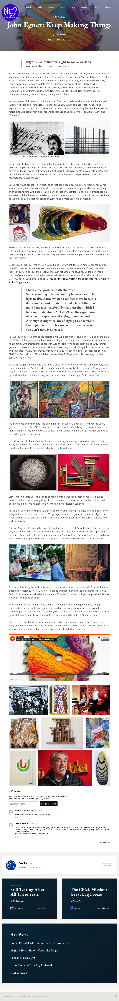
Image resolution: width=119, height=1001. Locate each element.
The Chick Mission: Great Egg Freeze (89, 892)
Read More (107, 865)
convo (62, 7)
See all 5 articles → (18, 973)
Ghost (45, 996)
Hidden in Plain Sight (22, 958)
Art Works (20, 934)
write (73, 7)
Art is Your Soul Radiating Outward (31, 965)
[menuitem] (28, 7)
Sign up (108, 7)
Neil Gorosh (19, 908)
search (28, 7)
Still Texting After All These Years (27, 892)
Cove (108, 843)
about (51, 7)
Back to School (16, 885)
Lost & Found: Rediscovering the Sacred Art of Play (39, 943)
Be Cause (74, 885)
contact (84, 7)
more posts (27, 867)
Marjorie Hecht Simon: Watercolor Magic (34, 950)
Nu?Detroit (26, 863)
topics (40, 7)
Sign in (96, 7)
